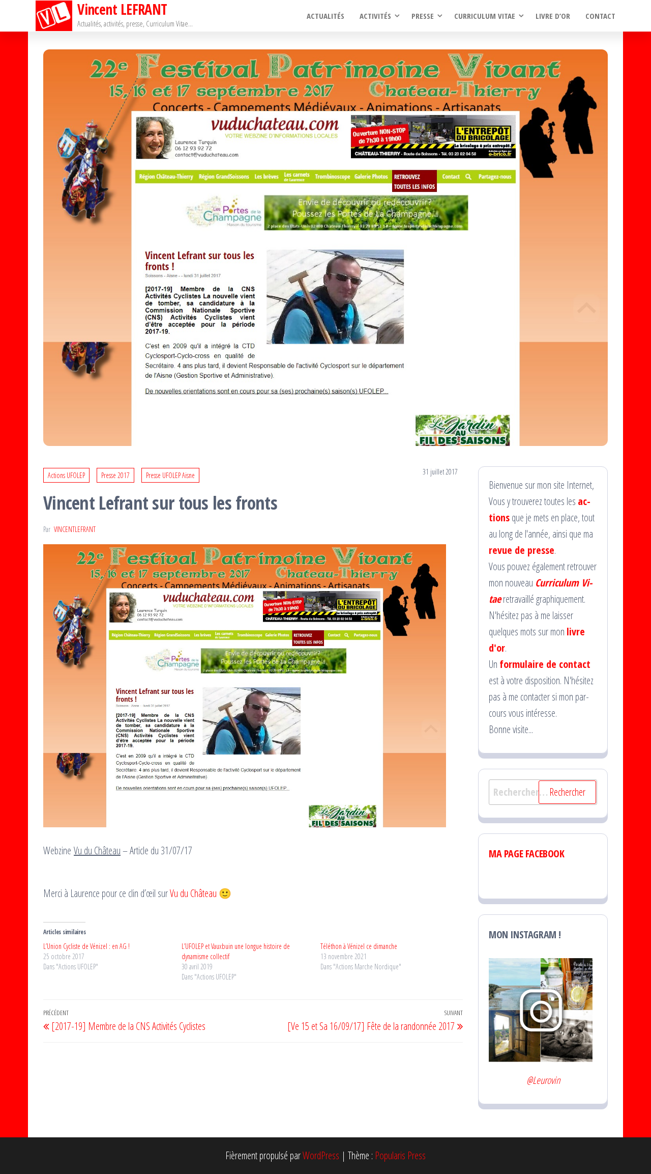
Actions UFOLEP (66, 475)
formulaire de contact (544, 664)
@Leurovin (543, 1080)
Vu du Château (193, 893)
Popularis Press (400, 1155)
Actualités (325, 16)
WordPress (321, 1155)
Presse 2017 (115, 475)
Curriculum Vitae (484, 16)
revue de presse (521, 550)
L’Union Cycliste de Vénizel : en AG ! (86, 946)
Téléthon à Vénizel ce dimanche (358, 946)
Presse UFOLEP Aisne (170, 475)
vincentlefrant (75, 529)
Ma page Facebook (527, 853)
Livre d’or (553, 16)
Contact (600, 16)
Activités (375, 16)
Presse (422, 16)
